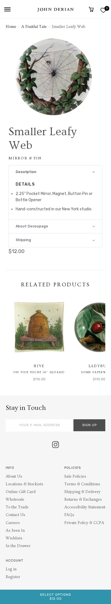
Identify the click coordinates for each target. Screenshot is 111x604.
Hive (39, 366)
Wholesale (15, 499)
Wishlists (14, 538)
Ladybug (99, 366)
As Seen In (15, 530)
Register (13, 577)
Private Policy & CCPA (84, 523)
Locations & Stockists (24, 484)
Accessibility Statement (84, 507)
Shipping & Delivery (82, 492)
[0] (103, 10)
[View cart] (91, 9)
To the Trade (17, 507)
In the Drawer (18, 546)
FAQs (69, 515)
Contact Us (15, 515)
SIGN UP (89, 425)
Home (11, 26)
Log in (11, 569)
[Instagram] (55, 445)
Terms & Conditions (82, 484)
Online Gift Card (21, 492)
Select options (55, 597)
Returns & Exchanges (83, 499)
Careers (13, 523)
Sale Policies (75, 476)
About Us (14, 476)
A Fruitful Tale (34, 26)
